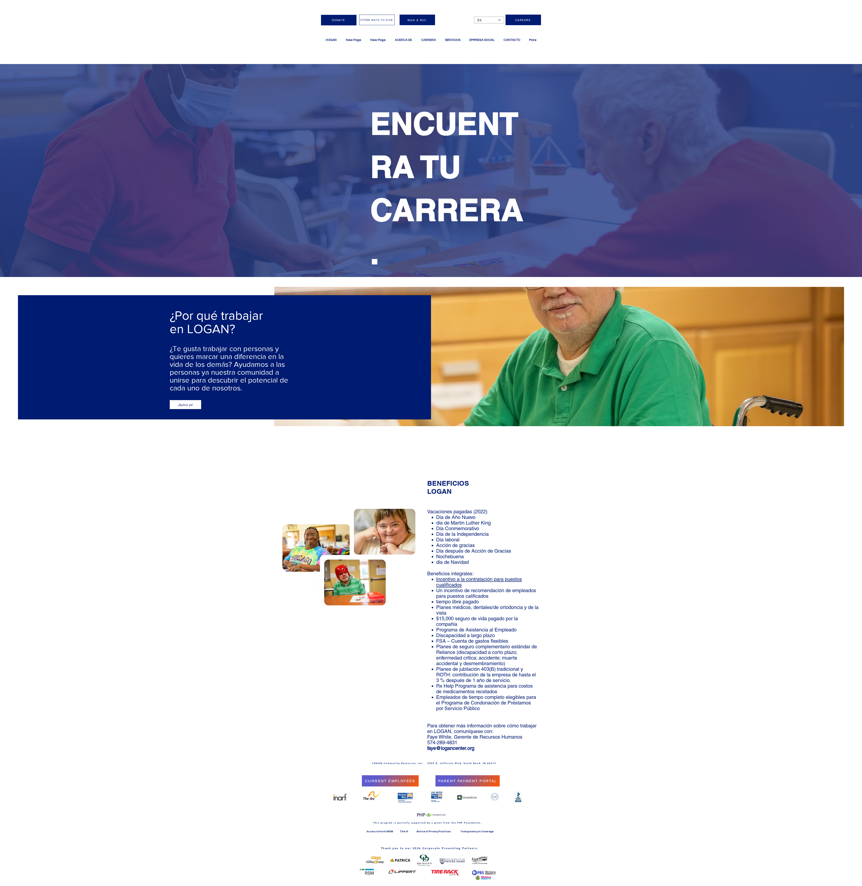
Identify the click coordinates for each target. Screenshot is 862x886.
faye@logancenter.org (450, 748)
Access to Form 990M (380, 831)
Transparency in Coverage (477, 831)
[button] (452, 40)
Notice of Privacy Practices (434, 831)
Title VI (404, 831)
